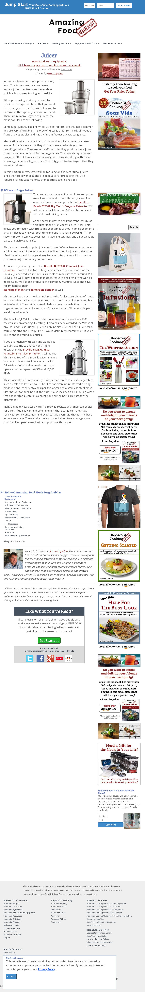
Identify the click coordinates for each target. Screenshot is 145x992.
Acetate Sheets (11, 511)
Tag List (7, 937)
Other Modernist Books (96, 945)
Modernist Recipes (12, 903)
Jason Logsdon (55, 73)
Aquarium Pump (11, 514)
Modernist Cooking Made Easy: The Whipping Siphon (109, 916)
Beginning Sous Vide (95, 919)
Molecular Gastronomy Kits (16, 505)
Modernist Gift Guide (13, 919)
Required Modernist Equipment (18, 502)
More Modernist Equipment (49, 61)
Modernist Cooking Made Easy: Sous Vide (104, 912)
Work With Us (56, 909)
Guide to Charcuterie (12, 934)
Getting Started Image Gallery (99, 933)
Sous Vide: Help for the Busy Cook (101, 922)
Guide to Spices (10, 931)
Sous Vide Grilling (94, 925)
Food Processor (11, 524)
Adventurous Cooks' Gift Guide (18, 508)
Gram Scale (9, 532)
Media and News (58, 912)
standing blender (14, 289)
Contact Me (56, 922)
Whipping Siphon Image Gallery (100, 942)
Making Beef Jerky (11, 925)
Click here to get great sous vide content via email (49, 65)
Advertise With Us (58, 919)
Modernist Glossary (12, 922)
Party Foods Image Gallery (98, 939)
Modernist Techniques (13, 906)
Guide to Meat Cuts (12, 928)
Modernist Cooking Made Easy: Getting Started (106, 903)
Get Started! (49, 640)
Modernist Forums (59, 906)
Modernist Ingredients (13, 909)
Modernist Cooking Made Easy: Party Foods (105, 909)
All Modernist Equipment (16, 535)
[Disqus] (49, 704)
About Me (55, 916)
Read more (66, 69)
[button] (19, 43)
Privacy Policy (46, 969)
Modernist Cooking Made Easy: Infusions (104, 906)
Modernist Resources (13, 916)
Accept (11, 976)
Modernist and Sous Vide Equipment (19, 912)
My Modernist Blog (59, 903)
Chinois (8, 520)
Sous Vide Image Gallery (97, 936)
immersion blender (42, 289)
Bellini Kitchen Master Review (17, 517)
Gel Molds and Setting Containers (14, 528)
